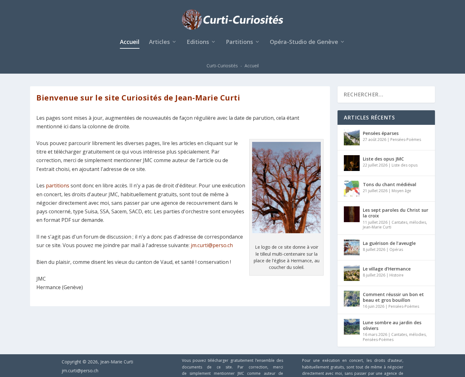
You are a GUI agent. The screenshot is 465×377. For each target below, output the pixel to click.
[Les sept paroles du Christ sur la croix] (352, 214)
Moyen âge (401, 190)
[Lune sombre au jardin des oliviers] (352, 327)
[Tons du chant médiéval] (352, 189)
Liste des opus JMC (383, 159)
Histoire (396, 275)
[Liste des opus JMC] (352, 163)
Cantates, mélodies (409, 222)
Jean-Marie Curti (377, 227)
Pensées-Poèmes (405, 139)
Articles (159, 42)
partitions (57, 185)
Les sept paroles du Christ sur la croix (395, 213)
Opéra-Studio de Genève (304, 42)
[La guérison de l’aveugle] (352, 247)
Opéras (396, 249)
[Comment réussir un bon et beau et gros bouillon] (352, 299)
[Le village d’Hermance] (352, 273)
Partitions (239, 42)
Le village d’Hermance (387, 269)
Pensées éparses (381, 133)
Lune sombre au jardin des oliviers (392, 325)
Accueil (130, 42)
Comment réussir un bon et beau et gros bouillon (393, 297)
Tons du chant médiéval (389, 184)
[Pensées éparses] (352, 137)
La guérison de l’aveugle (389, 243)
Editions (198, 42)
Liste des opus (405, 165)
